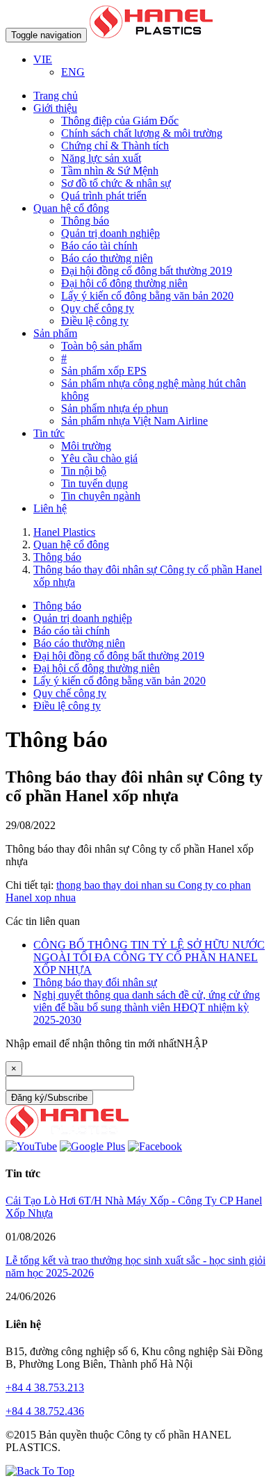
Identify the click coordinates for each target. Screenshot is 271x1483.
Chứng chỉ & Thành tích (115, 145)
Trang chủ (55, 95)
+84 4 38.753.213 (45, 1387)
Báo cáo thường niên (107, 258)
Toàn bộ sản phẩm (101, 346)
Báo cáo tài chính (99, 246)
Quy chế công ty (97, 308)
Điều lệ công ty (95, 321)
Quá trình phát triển (104, 196)
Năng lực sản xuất (101, 158)
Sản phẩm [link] (55, 333)
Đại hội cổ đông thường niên (124, 283)
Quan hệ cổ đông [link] (71, 208)
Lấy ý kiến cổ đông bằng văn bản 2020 (147, 296)
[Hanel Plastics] (67, 1134)
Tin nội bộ (83, 471)
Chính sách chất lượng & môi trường (141, 133)
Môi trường (86, 446)
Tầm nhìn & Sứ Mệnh (109, 171)
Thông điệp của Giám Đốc (120, 120)
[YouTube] (31, 1146)
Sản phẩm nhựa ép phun (114, 408)
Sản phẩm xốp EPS (104, 371)
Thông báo (85, 221)
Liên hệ (50, 508)
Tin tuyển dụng (94, 483)
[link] (42, 59)
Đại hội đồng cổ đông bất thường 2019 (146, 271)
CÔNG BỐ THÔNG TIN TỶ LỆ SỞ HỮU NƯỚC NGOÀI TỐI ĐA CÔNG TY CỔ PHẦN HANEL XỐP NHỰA (149, 957)
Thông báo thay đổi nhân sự (95, 982)
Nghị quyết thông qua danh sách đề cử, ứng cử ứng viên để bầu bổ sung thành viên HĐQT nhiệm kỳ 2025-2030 (146, 1007)
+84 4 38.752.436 (45, 1411)
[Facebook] (155, 1146)
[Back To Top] (40, 1471)
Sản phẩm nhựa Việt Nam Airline (134, 421)
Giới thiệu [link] (55, 108)
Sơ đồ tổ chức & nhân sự (116, 183)
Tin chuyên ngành (100, 496)
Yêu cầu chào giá (99, 458)
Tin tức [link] (49, 433)
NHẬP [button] (192, 1043)
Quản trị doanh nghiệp (110, 233)
